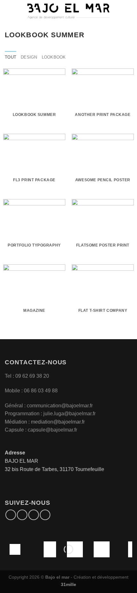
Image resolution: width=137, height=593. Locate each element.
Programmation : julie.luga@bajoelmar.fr (51, 413)
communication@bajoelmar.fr (60, 405)
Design (29, 57)
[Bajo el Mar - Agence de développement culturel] (68, 11)
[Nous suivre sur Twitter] (33, 515)
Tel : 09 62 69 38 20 (27, 376)
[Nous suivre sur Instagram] (22, 515)
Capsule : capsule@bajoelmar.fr (41, 429)
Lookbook (54, 57)
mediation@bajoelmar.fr (58, 422)
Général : (16, 405)
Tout (10, 57)
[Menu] (8, 11)
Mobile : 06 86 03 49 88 (31, 390)
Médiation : (17, 422)
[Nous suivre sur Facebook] (10, 515)
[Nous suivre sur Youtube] (45, 515)
